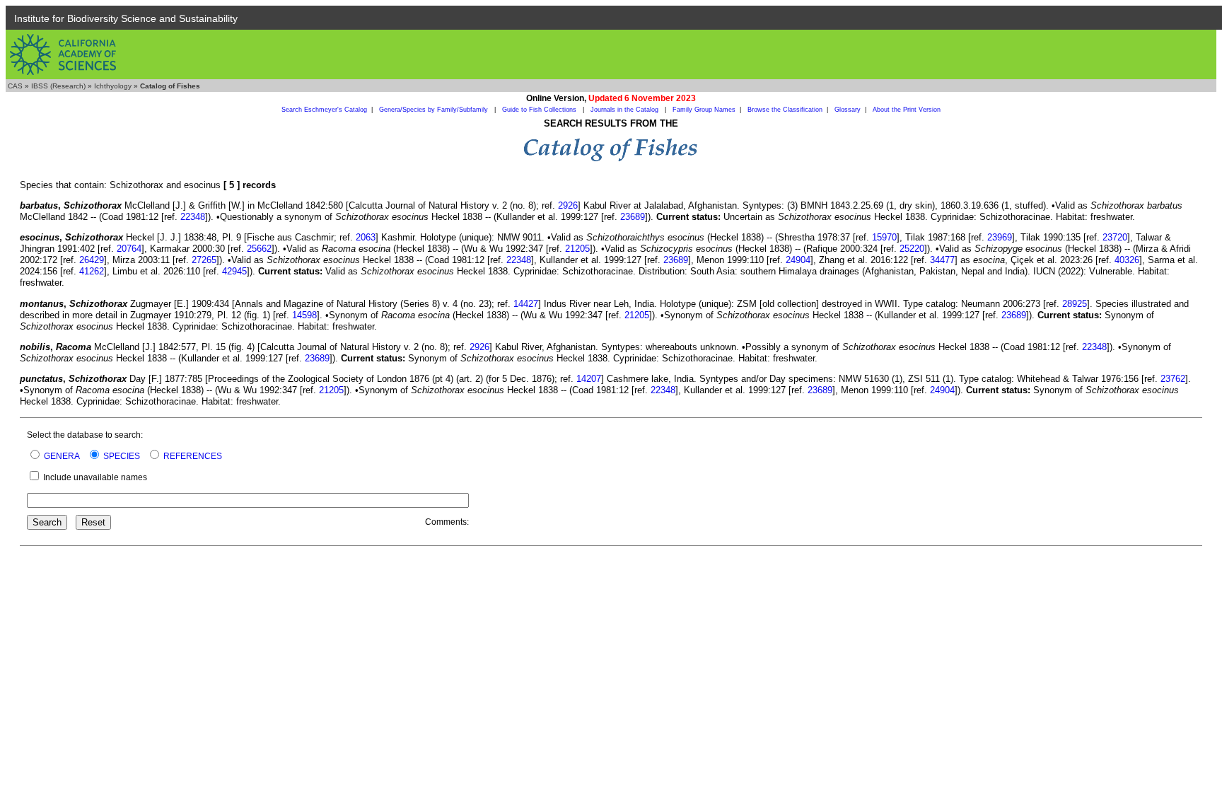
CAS (15, 86)
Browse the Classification (784, 109)
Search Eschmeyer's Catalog (324, 109)
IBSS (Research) (58, 86)
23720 (1114, 237)
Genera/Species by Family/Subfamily (434, 109)
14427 (525, 303)
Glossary (847, 109)
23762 (1172, 378)
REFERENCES (192, 456)
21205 (577, 248)
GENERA (62, 456)
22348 (192, 216)
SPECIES (121, 456)
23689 (632, 216)
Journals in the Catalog (625, 109)
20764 (129, 248)
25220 (912, 248)
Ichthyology (113, 86)
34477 (942, 260)
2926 (568, 205)
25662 (259, 248)
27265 (204, 260)
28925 (1074, 303)
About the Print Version (907, 109)
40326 (1127, 260)
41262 (91, 271)
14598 (304, 315)
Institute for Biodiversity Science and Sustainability (126, 18)
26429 (91, 260)
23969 (999, 237)
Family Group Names (704, 109)
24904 (798, 260)
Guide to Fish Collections (540, 109)
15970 (884, 237)
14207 (588, 378)
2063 (366, 237)
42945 (234, 271)
